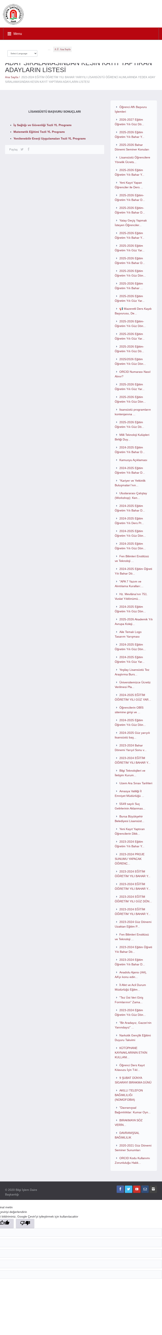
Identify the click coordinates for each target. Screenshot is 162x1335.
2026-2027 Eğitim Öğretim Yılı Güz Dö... (129, 122)
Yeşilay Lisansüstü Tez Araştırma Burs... (132, 672)
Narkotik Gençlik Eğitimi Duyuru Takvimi (133, 1038)
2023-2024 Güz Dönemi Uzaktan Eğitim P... (133, 924)
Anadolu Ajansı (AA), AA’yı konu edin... (131, 975)
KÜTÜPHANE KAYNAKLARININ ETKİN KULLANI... (131, 1052)
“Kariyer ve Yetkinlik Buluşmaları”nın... (130, 483)
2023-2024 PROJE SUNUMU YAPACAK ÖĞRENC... (129, 859)
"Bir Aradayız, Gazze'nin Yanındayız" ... (133, 1025)
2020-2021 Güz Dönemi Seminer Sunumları (133, 1148)
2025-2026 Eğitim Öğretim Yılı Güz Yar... (129, 248)
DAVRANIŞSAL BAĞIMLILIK (127, 1135)
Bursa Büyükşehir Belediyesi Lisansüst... (129, 819)
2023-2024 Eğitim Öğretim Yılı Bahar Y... (129, 844)
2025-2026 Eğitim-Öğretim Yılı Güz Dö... (129, 349)
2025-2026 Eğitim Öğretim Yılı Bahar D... (130, 261)
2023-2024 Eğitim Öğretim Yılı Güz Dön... (130, 1012)
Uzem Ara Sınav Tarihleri (135, 783)
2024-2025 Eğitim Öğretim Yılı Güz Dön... (130, 533)
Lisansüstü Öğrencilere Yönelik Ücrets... (132, 160)
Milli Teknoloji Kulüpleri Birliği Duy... (132, 437)
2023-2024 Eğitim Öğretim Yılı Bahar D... (130, 962)
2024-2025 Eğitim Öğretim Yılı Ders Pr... (129, 521)
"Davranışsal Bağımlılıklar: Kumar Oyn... (133, 1110)
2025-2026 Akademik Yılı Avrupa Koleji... (134, 622)
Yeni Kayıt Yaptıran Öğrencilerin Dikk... (130, 831)
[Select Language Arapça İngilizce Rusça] (22, 52)
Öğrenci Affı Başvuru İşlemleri (131, 109)
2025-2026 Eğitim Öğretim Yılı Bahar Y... (129, 134)
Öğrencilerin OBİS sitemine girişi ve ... (129, 710)
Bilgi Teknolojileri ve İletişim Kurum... (130, 773)
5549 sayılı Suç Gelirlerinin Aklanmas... (130, 806)
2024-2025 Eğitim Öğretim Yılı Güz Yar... (129, 659)
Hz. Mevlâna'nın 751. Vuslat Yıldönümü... (131, 596)
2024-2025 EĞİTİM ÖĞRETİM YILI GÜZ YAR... (133, 697)
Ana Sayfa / (13, 77)
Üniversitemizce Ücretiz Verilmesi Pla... (133, 685)
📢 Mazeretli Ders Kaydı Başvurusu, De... (133, 311)
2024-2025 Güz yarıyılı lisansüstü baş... (132, 735)
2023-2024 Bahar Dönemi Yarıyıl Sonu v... (131, 748)
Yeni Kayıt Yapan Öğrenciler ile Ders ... (129, 185)
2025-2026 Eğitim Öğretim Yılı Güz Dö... (129, 424)
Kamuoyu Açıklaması (133, 460)
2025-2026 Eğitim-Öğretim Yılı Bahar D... (130, 198)
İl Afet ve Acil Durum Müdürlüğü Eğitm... (130, 987)
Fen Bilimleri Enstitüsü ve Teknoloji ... (132, 559)
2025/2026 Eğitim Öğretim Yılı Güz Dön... (130, 361)
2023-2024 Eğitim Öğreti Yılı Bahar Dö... (133, 949)
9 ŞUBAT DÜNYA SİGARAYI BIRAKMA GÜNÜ (133, 1080)
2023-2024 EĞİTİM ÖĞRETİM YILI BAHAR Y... (132, 760)
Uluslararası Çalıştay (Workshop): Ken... (131, 495)
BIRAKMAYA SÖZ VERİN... (129, 1123)
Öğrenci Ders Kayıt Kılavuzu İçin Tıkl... (130, 1067)
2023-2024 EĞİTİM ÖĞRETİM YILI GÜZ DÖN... (133, 899)
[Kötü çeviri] (25, 1223)
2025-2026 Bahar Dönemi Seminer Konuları (132, 147)
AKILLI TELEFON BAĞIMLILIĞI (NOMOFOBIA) (129, 1095)
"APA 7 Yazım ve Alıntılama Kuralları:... (129, 584)
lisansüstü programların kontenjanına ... (133, 412)
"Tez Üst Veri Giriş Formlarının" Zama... (129, 1000)
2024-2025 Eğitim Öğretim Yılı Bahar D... (130, 450)
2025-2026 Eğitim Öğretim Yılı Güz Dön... (130, 273)
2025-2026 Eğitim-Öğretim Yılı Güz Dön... (130, 324)
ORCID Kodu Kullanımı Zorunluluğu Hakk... (132, 1160)
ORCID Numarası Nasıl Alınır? (132, 374)
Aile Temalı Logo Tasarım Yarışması (128, 634)
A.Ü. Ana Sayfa (62, 49)
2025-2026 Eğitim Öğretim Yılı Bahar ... (129, 286)
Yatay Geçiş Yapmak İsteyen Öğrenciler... (131, 223)
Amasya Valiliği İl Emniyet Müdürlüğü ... (129, 793)
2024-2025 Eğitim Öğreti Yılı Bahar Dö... (133, 571)
